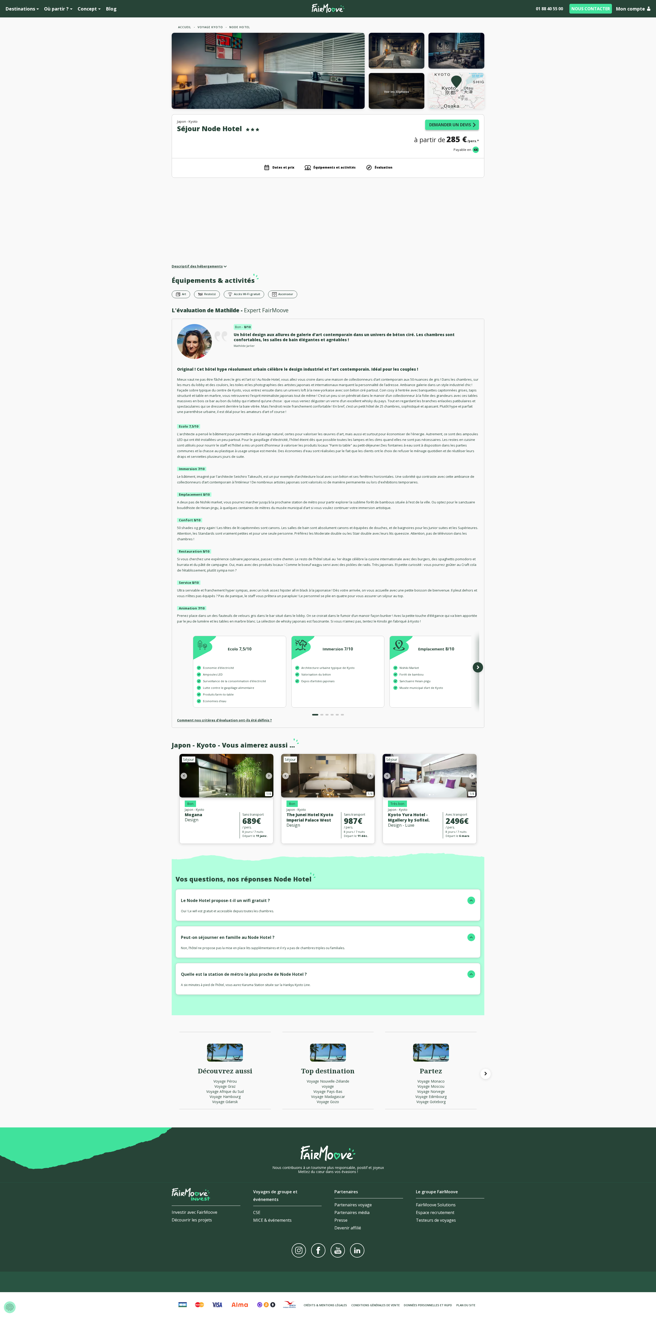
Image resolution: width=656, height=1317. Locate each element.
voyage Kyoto (210, 27)
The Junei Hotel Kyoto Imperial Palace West (309, 817)
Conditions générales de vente (375, 1305)
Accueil (184, 27)
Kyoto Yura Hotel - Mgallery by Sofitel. (409, 817)
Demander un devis (450, 125)
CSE (256, 1212)
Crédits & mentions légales (325, 1305)
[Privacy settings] (10, 1307)
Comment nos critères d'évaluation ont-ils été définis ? (224, 720)
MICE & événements (272, 1220)
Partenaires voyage (353, 1205)
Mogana (193, 814)
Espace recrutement (435, 1212)
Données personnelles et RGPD (428, 1305)
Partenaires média (352, 1212)
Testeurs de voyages (436, 1220)
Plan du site (465, 1305)
